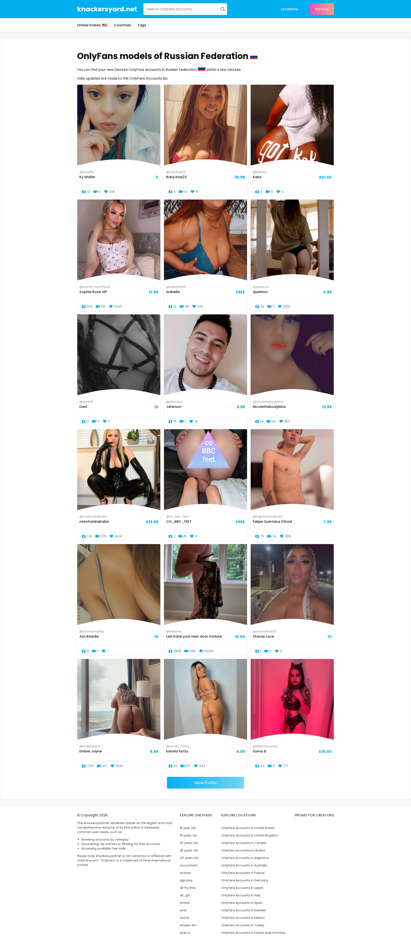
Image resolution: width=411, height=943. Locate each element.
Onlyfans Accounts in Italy (241, 895)
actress (185, 873)
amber (185, 903)
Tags (141, 25)
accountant (189, 865)
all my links (188, 888)
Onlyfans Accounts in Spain (241, 903)
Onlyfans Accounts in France (243, 873)
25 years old (189, 850)
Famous (322, 9)
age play (186, 880)
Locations (289, 9)
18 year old (187, 828)
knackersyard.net (107, 9)
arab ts (185, 933)
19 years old (188, 835)
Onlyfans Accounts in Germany (244, 880)
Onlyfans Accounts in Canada (243, 843)
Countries (122, 25)
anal (183, 910)
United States (89, 25)
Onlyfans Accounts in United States (247, 828)
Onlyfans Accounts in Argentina (245, 858)
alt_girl (185, 895)
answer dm (188, 925)
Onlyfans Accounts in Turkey (242, 925)
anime (184, 918)
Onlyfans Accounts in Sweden (243, 910)
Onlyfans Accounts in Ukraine (243, 850)
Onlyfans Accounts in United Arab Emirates (253, 933)
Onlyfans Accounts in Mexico (243, 918)
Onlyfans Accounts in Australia (244, 865)
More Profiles (206, 782)
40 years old (189, 858)
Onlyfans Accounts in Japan (242, 888)
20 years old (189, 843)
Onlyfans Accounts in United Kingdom (249, 835)
